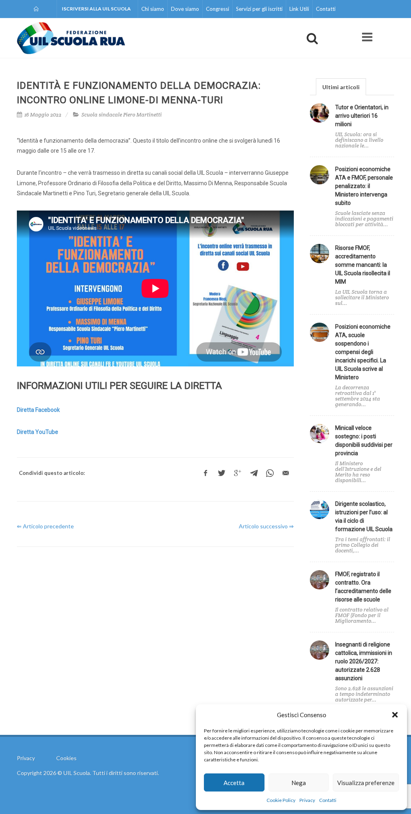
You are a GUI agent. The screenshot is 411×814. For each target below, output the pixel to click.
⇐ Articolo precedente (45, 526)
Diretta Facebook (38, 410)
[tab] (341, 86)
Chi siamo (152, 9)
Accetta (234, 782)
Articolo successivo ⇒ (266, 526)
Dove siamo (185, 9)
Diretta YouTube (37, 432)
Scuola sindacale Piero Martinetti (121, 114)
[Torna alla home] (37, 9)
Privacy (307, 800)
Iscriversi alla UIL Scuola (96, 9)
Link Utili (299, 9)
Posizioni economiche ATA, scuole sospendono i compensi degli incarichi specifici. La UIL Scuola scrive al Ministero (363, 351)
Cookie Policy (281, 800)
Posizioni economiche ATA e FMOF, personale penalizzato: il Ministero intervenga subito (364, 186)
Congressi (217, 9)
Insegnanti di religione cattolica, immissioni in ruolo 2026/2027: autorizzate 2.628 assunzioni (363, 661)
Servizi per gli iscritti (259, 9)
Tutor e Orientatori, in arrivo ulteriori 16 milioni (362, 115)
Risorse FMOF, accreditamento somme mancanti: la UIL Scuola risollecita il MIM (362, 265)
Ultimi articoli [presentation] (341, 87)
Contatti (327, 800)
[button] (395, 715)
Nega (298, 782)
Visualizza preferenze (366, 782)
